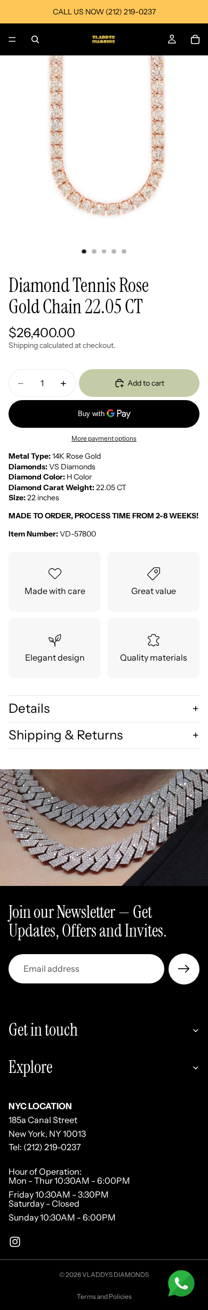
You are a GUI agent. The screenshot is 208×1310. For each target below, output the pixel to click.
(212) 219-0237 (52, 1147)
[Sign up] (184, 969)
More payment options (104, 438)
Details (29, 708)
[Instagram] (15, 1241)
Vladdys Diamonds (115, 1275)
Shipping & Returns (66, 735)
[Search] (35, 39)
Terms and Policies (104, 1296)
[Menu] (12, 39)
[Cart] (195, 39)
